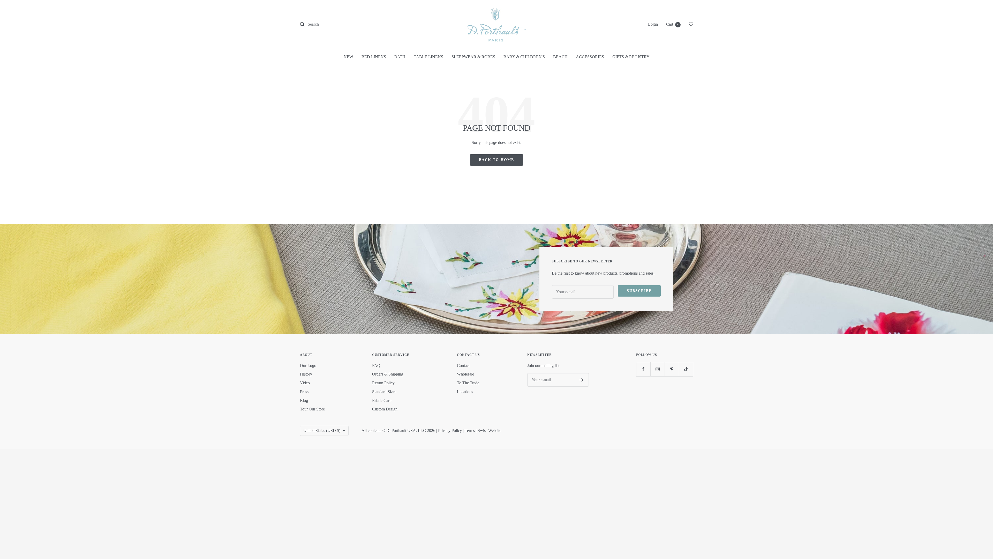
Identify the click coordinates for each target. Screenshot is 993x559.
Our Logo (308, 365)
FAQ (376, 365)
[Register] (581, 380)
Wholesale (465, 374)
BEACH (560, 57)
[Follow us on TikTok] (686, 369)
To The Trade (468, 383)
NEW (348, 57)
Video (305, 383)
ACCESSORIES (590, 57)
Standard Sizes (384, 391)
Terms (470, 430)
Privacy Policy (450, 430)
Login (653, 24)
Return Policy (383, 383)
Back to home (496, 160)
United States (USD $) (321, 430)
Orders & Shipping (387, 374)
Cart (672, 24)
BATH (399, 57)
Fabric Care (381, 400)
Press (304, 391)
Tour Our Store (312, 409)
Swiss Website (489, 430)
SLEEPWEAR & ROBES (473, 57)
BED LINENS (374, 57)
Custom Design (384, 409)
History (306, 374)
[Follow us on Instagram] (657, 369)
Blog (304, 400)
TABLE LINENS (428, 57)
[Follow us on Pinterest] (672, 369)
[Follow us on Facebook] (643, 369)
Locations (465, 391)
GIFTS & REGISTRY (631, 57)
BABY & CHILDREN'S (524, 57)
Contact (463, 365)
